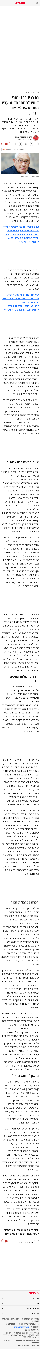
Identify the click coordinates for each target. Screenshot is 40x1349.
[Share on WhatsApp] (20, 144)
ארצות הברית (34, 1242)
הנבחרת (29, 92)
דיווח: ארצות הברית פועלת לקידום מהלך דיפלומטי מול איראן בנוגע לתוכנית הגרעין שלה (22, 238)
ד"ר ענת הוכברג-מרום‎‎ (23, 137)
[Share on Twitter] (26, 144)
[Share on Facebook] (31, 144)
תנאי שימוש (35, 1345)
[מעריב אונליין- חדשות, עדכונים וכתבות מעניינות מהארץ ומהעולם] (20, 3)
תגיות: (36, 1240)
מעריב (37, 92)
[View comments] (5, 144)
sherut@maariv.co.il (22, 1327)
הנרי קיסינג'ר (22, 1242)
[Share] (37, 144)
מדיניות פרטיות (23, 1345)
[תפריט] (38, 3)
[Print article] (15, 144)
